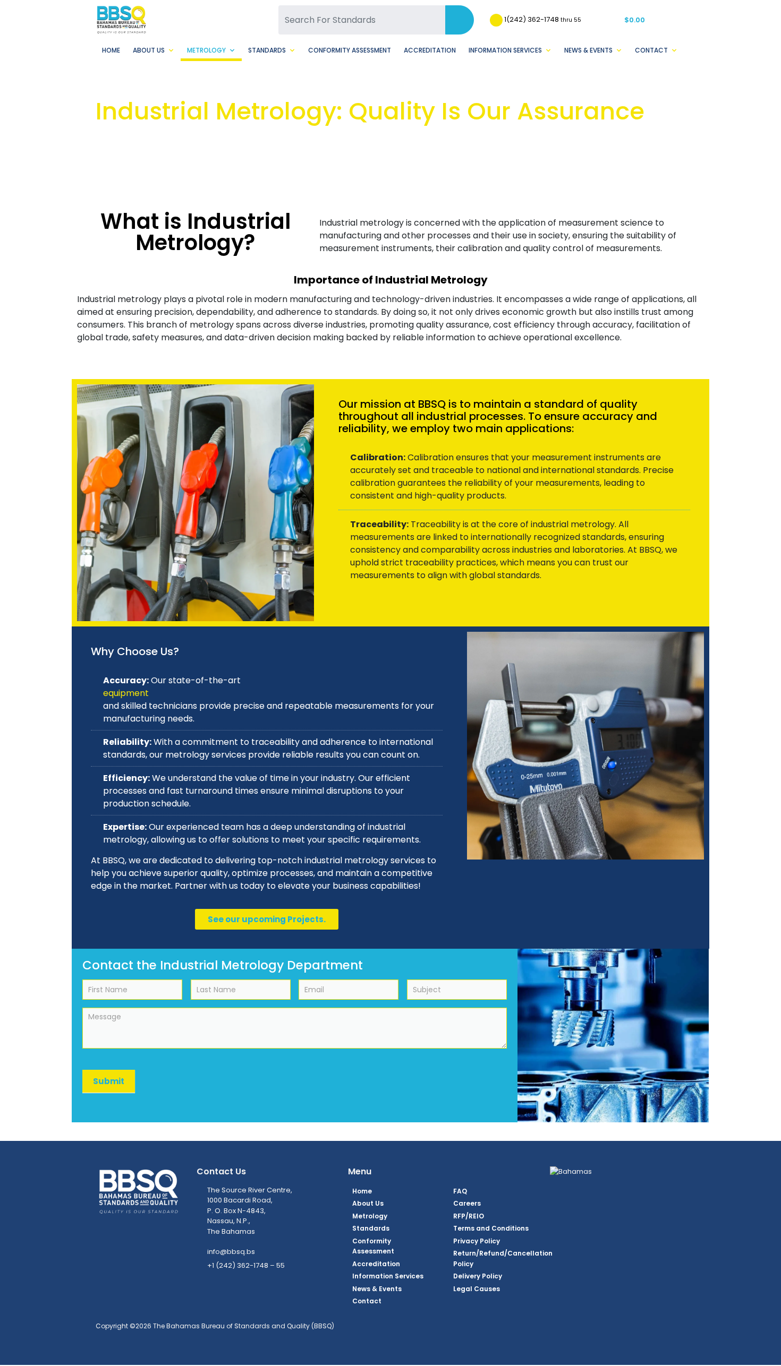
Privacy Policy (476, 1240)
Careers (467, 1203)
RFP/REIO (468, 1216)
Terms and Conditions (491, 1228)
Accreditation (430, 50)
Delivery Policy (477, 1276)
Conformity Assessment (349, 50)
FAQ (460, 1191)
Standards (267, 50)
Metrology (206, 50)
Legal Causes (476, 1288)
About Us (149, 50)
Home (111, 50)
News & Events (588, 50)
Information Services (505, 50)
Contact (651, 50)
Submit (108, 1081)
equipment (126, 693)
